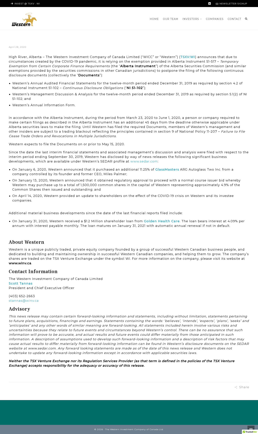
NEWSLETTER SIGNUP (233, 3)
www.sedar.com (144, 161)
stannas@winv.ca (24, 301)
